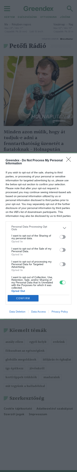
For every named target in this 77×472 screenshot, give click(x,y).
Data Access (38, 311)
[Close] (69, 160)
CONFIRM (23, 298)
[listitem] (38, 228)
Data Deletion (17, 311)
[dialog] (38, 236)
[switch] (63, 237)
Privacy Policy (60, 311)
